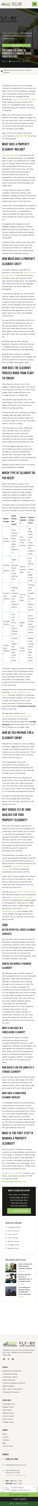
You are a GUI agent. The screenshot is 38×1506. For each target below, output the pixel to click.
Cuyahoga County (9, 1404)
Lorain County (8, 1419)
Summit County (8, 1416)
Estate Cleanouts (9, 1380)
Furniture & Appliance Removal (14, 1383)
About (5, 1434)
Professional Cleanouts (11, 1392)
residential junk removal (21, 897)
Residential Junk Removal (12, 1371)
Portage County (8, 1422)
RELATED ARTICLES (15, 1260)
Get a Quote (20, 1499)
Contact (5, 1437)
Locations (6, 1440)
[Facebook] (4, 1359)
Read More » (21, 1271)
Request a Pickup (20, 1494)
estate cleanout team (26, 892)
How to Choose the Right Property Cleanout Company (25, 1266)
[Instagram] (8, 1359)
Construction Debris (10, 1377)
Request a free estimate (12, 1173)
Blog (4, 33)
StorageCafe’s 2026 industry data (16, 716)
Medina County (8, 1413)
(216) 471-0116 (22, 1504)
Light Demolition (8, 1386)
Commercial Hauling (10, 1374)
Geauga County (8, 1407)
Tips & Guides (13, 33)
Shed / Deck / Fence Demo (12, 1389)
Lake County (7, 1410)
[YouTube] (12, 1359)
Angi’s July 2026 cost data (24, 99)
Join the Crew (8, 1446)
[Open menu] (34, 4)
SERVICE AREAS (13, 1223)
